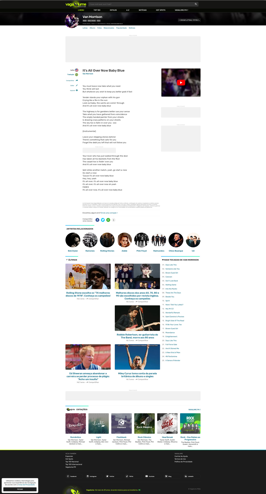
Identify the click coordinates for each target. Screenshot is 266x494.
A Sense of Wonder (173, 360)
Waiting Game (171, 285)
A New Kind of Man (173, 353)
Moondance (170, 333)
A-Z (127, 10)
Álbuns (92, 28)
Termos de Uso (180, 459)
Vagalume (75, 4)
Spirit (168, 301)
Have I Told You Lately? (174, 305)
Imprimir (72, 90)
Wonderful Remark (173, 313)
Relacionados (109, 28)
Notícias (143, 10)
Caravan (169, 277)
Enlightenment (171, 337)
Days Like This (171, 265)
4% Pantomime (171, 356)
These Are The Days (173, 293)
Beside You (170, 297)
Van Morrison (92, 17)
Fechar (20, 489)
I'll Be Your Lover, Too (174, 325)
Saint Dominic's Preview (175, 317)
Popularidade (121, 28)
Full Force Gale (171, 345)
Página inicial (87, 23)
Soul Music (91, 20)
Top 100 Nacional (72, 462)
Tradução (70, 74)
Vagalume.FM (181, 10)
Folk (98, 20)
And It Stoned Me (172, 348)
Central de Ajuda (181, 456)
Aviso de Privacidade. (26, 485)
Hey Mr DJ (170, 309)
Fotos (99, 28)
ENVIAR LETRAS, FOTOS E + (190, 20)
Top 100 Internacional (73, 464)
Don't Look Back (172, 281)
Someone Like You (173, 269)
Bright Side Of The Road (175, 321)
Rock (84, 20)
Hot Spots (160, 10)
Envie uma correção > (109, 213)
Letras (85, 28)
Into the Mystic (171, 289)
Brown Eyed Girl (172, 273)
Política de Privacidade (183, 462)
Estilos (113, 10)
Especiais (69, 456)
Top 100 (97, 10)
